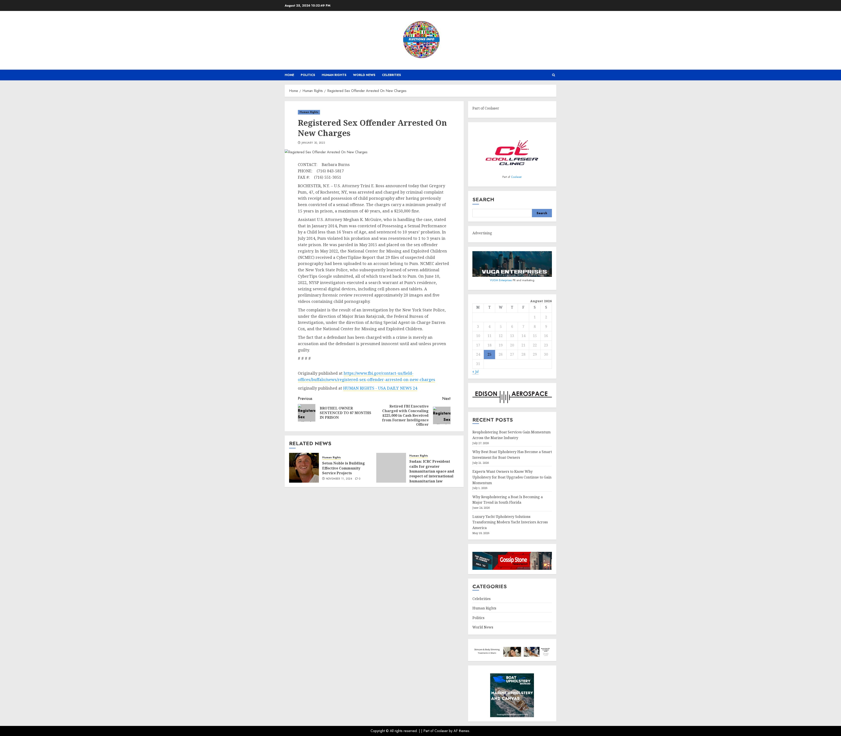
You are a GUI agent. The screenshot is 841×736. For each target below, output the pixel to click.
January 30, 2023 (313, 143)
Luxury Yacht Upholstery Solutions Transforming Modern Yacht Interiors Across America (510, 522)
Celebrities (391, 75)
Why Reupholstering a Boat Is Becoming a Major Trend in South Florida (507, 499)
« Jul (475, 371)
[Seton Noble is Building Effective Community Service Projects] (304, 468)
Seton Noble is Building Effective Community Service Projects (343, 468)
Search (483, 199)
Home (289, 75)
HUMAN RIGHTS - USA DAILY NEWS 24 (380, 388)
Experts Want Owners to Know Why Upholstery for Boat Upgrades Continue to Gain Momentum (511, 477)
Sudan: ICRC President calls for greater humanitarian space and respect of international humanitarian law (431, 471)
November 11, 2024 (339, 479)
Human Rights (334, 75)
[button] (553, 75)
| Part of (428, 730)
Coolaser (516, 177)
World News (364, 75)
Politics (308, 75)
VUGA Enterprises (501, 280)
